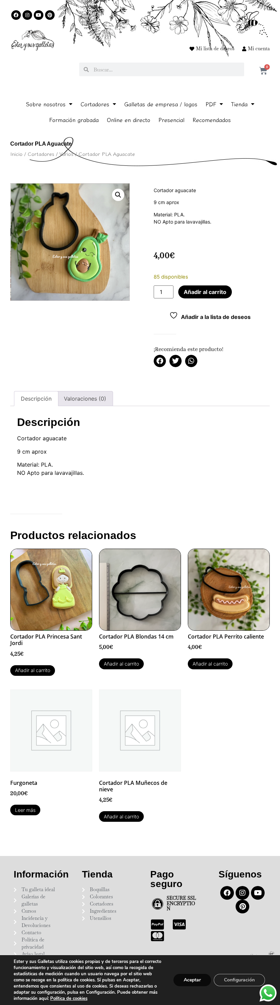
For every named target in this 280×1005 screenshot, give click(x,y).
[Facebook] (16, 15)
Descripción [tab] (36, 398)
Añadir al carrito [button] (32, 670)
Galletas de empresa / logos (160, 104)
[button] (118, 195)
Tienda (239, 104)
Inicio (16, 153)
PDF (211, 104)
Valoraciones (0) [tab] (85, 398)
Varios (66, 153)
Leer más (25, 810)
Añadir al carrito (205, 292)
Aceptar (192, 980)
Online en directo (128, 120)
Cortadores (95, 104)
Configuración (239, 980)
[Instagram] (27, 15)
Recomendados (212, 120)
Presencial (171, 120)
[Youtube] (38, 15)
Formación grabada (74, 120)
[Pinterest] (50, 15)
